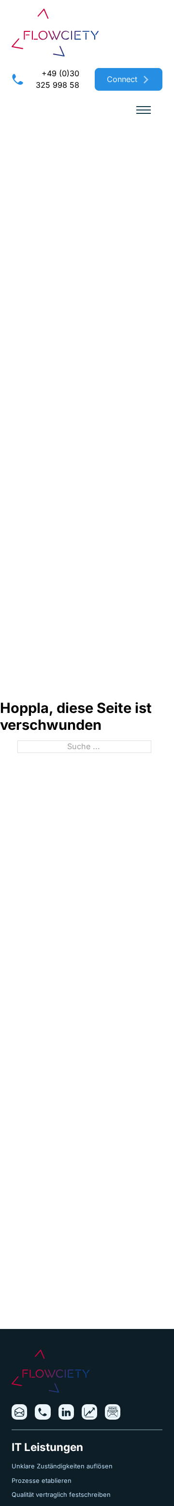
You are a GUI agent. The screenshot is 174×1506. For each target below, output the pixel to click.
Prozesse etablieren (42, 1480)
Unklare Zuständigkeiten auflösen (62, 1466)
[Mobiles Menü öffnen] (143, 110)
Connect (122, 79)
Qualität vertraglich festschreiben (61, 1494)
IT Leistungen (47, 1446)
